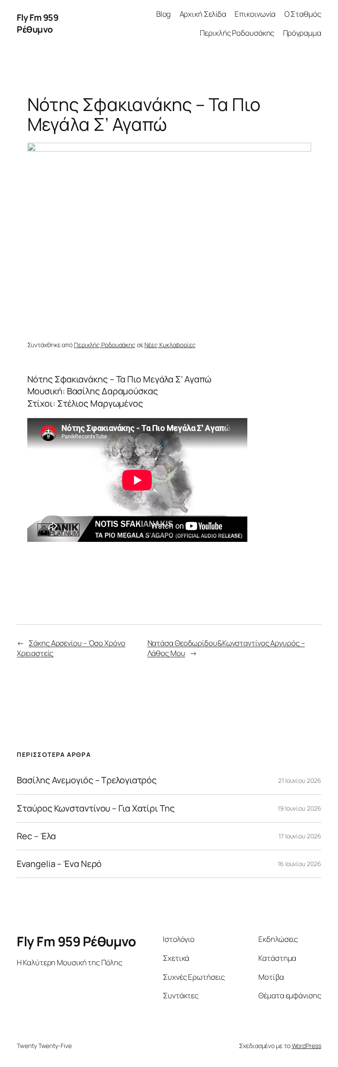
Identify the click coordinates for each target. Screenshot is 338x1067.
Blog (163, 14)
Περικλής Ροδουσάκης (237, 33)
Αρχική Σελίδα (203, 14)
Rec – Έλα (36, 836)
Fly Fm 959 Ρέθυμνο (37, 23)
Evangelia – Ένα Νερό (59, 864)
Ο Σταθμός (302, 14)
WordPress (306, 1045)
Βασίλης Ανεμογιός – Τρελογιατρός (87, 780)
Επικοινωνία (255, 14)
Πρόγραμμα (302, 33)
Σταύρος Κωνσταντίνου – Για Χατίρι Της (95, 808)
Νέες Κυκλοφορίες (169, 345)
